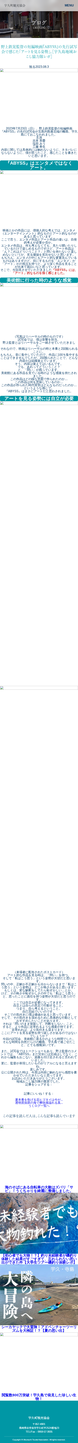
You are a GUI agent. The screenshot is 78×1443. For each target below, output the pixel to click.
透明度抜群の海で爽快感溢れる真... (39, 1102)
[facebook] (35, 1408)
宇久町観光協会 (39, 1417)
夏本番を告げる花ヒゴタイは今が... (39, 1099)
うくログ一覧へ (39, 1105)
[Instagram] (43, 1408)
